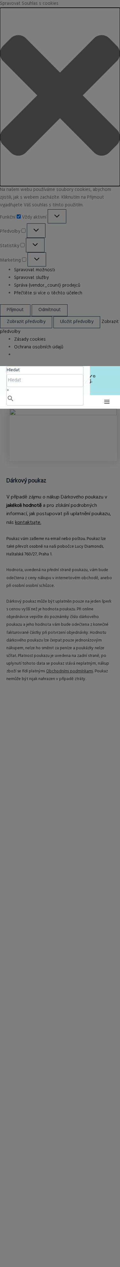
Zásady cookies (30, 339)
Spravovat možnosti (34, 270)
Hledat (13, 370)
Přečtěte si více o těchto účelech (48, 293)
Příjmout (15, 310)
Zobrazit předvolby (26, 322)
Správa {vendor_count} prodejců (47, 285)
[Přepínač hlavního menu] (107, 402)
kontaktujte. (28, 522)
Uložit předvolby (76, 322)
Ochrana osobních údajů (38, 347)
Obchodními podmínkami (69, 671)
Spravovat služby (31, 278)
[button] (60, 97)
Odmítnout (49, 310)
